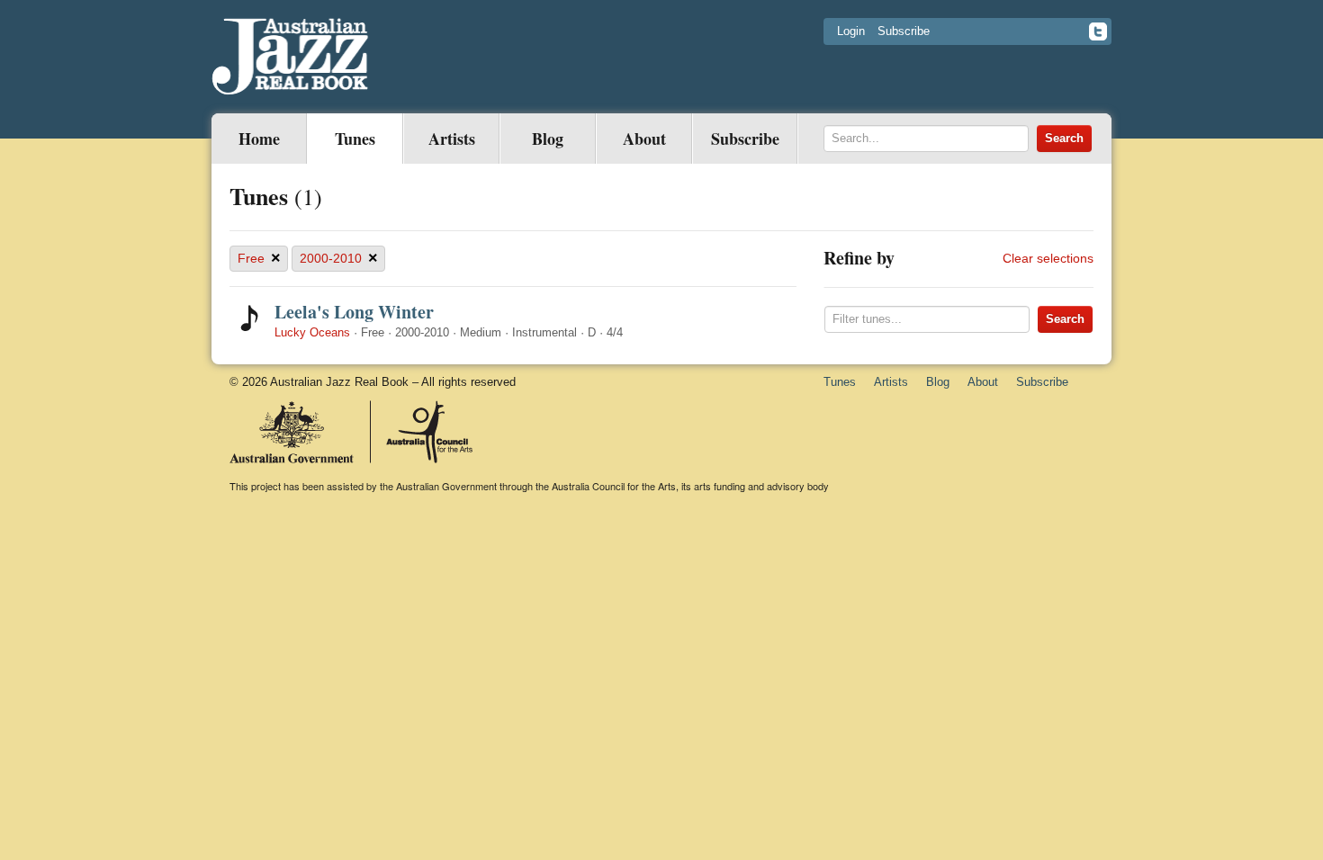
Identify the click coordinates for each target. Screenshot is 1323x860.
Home (259, 138)
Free (259, 258)
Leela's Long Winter (354, 312)
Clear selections (1048, 258)
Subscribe (904, 31)
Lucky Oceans (312, 332)
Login (851, 31)
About (644, 138)
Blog (547, 138)
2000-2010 (339, 258)
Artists (451, 138)
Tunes (355, 138)
